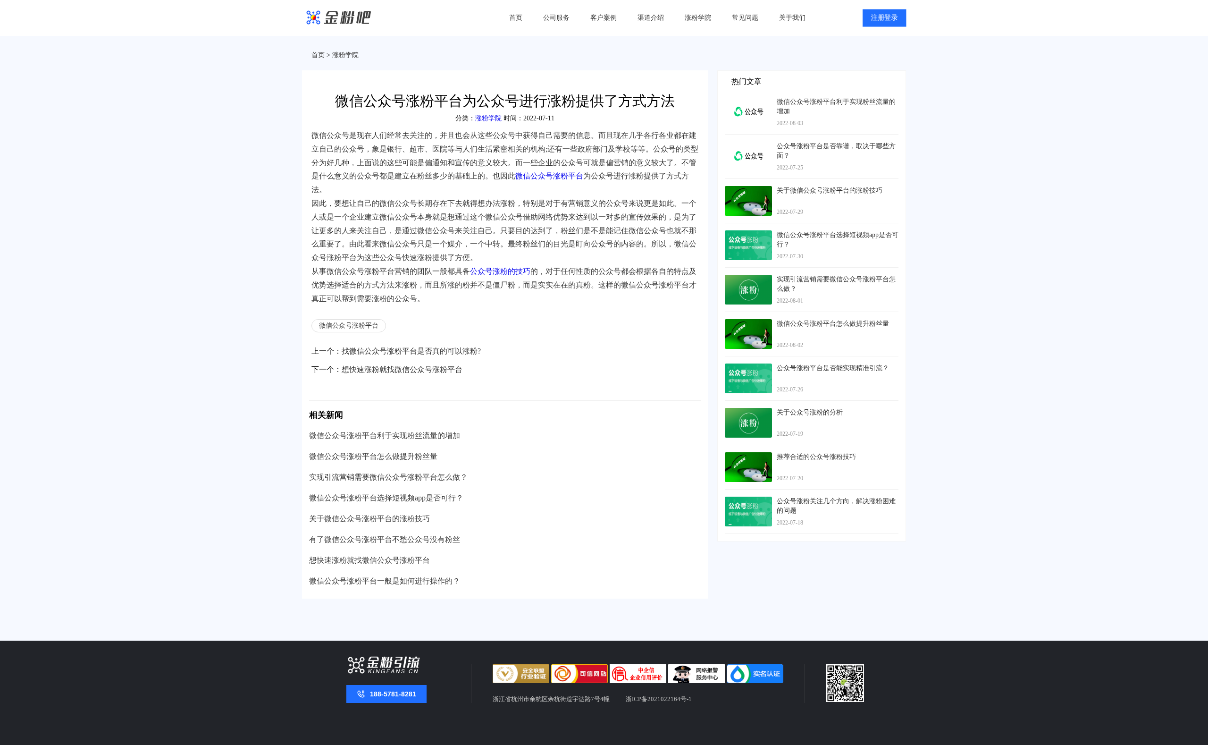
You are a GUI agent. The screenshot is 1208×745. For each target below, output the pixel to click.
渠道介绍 (651, 17)
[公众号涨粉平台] (339, 18)
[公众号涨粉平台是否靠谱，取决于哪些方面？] (748, 146)
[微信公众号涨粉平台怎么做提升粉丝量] (748, 323)
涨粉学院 (698, 17)
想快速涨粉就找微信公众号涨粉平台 (402, 369)
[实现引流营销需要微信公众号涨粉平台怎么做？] (748, 279)
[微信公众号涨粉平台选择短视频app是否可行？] (748, 234)
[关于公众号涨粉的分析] (748, 412)
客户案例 (603, 17)
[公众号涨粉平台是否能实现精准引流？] (748, 368)
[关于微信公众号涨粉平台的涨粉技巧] (748, 190)
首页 (515, 17)
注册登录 (884, 18)
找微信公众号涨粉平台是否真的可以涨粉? (411, 351)
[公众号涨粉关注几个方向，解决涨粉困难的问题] (748, 501)
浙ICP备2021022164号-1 (659, 699)
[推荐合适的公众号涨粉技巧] (748, 456)
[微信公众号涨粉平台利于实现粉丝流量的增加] (748, 101)
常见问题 (745, 17)
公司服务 (556, 17)
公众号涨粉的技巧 (500, 271)
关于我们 (792, 17)
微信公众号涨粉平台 (549, 176)
